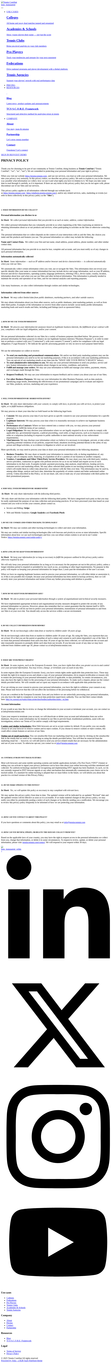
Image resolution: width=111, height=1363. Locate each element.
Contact (9, 1325)
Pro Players (11, 1303)
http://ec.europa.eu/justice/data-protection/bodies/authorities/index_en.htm (37, 699)
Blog (8, 1338)
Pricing (9, 1323)
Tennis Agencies (13, 1310)
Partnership (11, 1328)
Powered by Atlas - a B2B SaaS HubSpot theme (21, 1360)
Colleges (10, 1298)
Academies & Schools (15, 1307)
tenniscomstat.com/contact (33, 842)
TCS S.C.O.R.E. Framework (18, 1341)
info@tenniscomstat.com (66, 743)
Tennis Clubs (12, 1305)
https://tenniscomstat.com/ (36, 176)
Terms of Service (13, 1351)
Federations (11, 1300)
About (9, 1320)
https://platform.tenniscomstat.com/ (41, 193)
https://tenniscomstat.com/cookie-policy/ (25, 537)
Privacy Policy (12, 1353)
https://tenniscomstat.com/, (14, 193)
